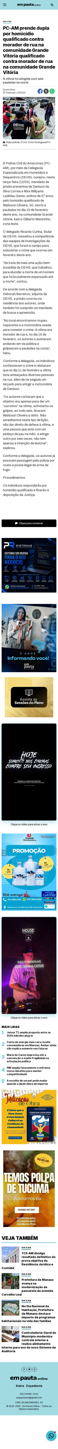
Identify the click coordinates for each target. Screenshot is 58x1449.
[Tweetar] (46, 91)
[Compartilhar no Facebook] (40, 91)
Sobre (20, 1386)
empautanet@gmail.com (29, 1398)
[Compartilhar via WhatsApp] (52, 91)
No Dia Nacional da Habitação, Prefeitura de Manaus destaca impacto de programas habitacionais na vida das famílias (28, 1314)
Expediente (34, 1386)
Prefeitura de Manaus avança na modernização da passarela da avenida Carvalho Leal (28, 1287)
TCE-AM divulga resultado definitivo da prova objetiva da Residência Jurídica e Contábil (28, 1261)
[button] (51, 1436)
